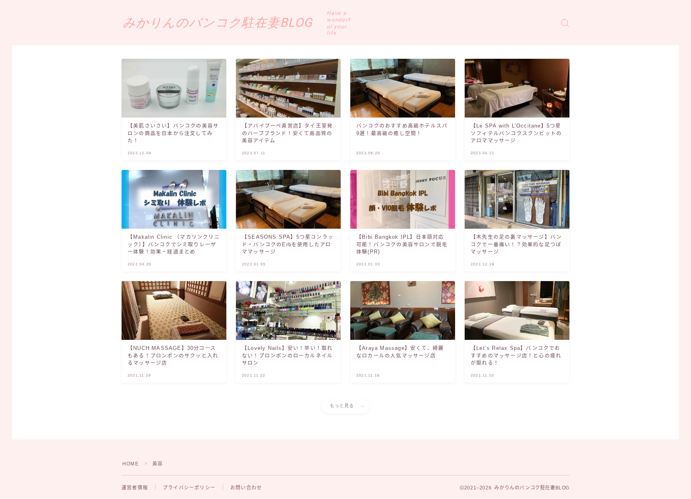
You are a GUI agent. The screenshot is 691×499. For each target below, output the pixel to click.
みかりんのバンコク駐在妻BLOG (217, 23)
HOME (130, 464)
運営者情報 (135, 488)
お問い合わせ (246, 488)
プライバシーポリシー (189, 488)
